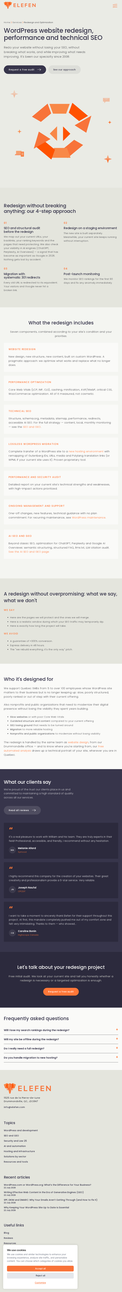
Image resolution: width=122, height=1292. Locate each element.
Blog (6, 1232)
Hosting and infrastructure (19, 1151)
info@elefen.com (14, 1107)
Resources (10, 1243)
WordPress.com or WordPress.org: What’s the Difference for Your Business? (47, 1184)
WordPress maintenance (89, 517)
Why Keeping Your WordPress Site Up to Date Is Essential (36, 1207)
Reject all (40, 1275)
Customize (40, 1282)
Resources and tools (16, 1161)
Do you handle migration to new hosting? (31, 1058)
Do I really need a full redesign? (24, 1048)
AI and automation (15, 1146)
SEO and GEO (32, 427)
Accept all (40, 1268)
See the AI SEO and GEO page (29, 552)
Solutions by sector (15, 1156)
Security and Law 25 (15, 1140)
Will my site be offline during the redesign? (31, 1039)
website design (78, 742)
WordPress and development (21, 1130)
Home (7, 22)
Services (17, 22)
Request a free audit (22, 69)
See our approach (64, 69)
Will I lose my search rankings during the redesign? (36, 1030)
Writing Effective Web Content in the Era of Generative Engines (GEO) (44, 1192)
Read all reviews (19, 810)
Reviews (8, 1238)
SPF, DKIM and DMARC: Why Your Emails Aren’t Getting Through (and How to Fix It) (50, 1199)
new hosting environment (86, 451)
